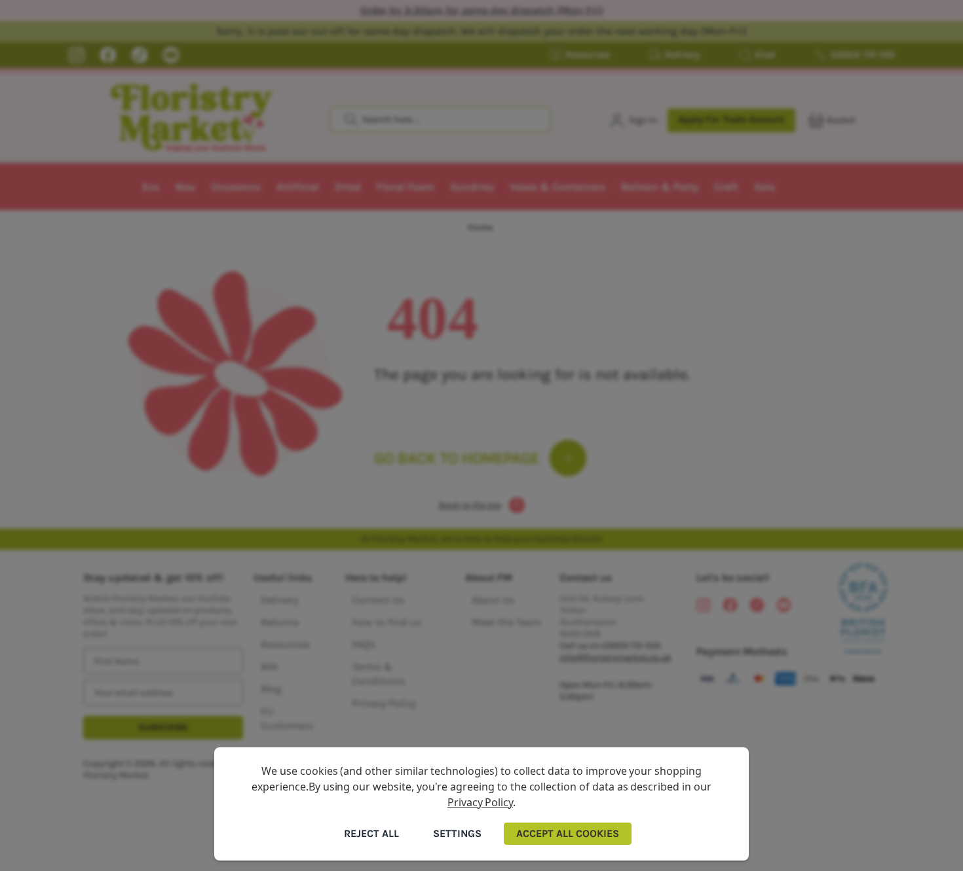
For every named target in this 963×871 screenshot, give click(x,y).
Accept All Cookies (567, 833)
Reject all (371, 833)
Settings (457, 833)
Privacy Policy (480, 802)
